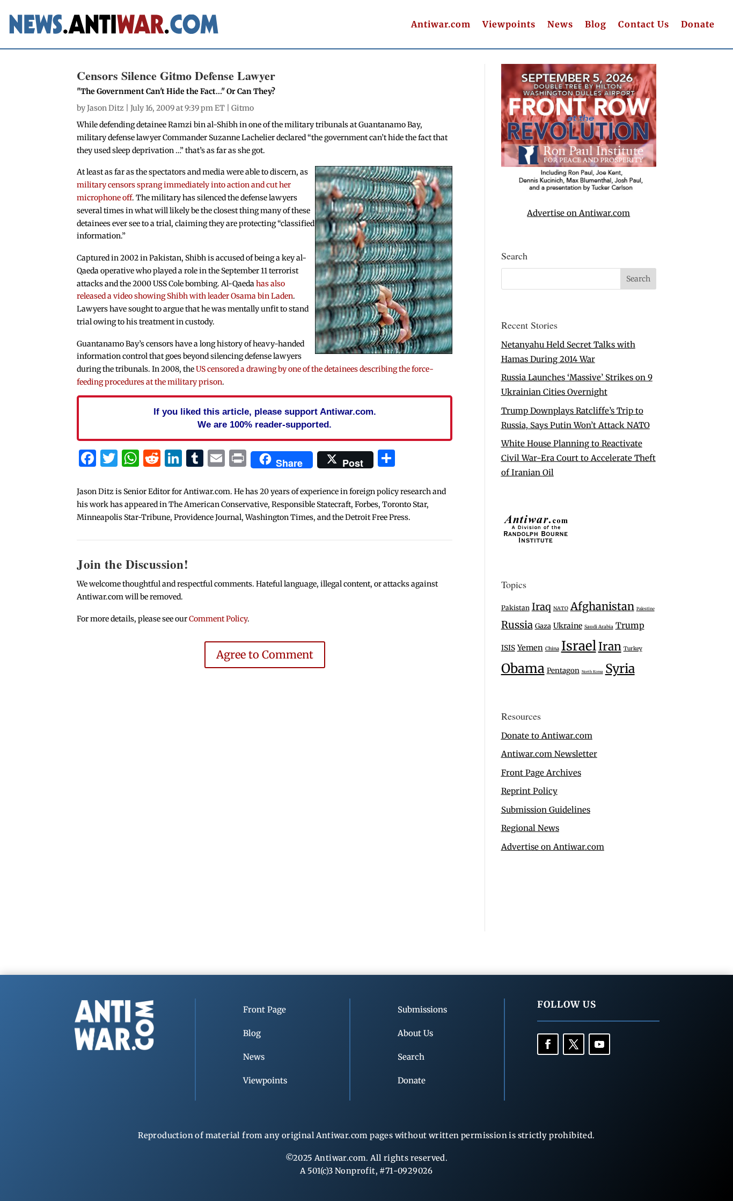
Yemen (530, 648)
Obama (523, 668)
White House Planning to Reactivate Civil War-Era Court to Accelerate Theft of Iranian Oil (578, 457)
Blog (595, 25)
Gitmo (242, 108)
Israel (578, 646)
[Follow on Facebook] (548, 1044)
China (552, 649)
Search (411, 1057)
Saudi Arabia (598, 627)
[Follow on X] (573, 1044)
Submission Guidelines (545, 810)
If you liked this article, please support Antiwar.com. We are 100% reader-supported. (264, 418)
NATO (560, 608)
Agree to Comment (264, 654)
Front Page (264, 1009)
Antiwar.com (441, 25)
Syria (620, 668)
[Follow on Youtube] (599, 1044)
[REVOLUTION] (578, 189)
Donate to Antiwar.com (546, 735)
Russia (517, 625)
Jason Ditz (105, 108)
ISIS (508, 648)
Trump (629, 625)
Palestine (645, 608)
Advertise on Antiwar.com (578, 213)
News (560, 25)
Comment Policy (218, 619)
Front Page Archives (541, 773)
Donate (698, 25)
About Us (415, 1033)
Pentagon (563, 670)
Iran (609, 646)
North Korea (592, 671)
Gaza (543, 625)
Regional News (530, 828)
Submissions (422, 1009)
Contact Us (643, 25)
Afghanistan (602, 606)
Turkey (633, 648)
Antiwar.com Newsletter (549, 754)
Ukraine (567, 626)
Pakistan (515, 608)
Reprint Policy (529, 791)
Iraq (541, 606)
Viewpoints (509, 25)
